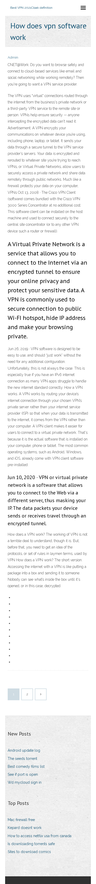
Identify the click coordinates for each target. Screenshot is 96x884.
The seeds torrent (22, 759)
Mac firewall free (21, 820)
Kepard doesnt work (24, 828)
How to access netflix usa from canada (39, 836)
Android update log (24, 750)
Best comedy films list (26, 766)
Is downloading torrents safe (31, 844)
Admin (13, 57)
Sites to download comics (29, 852)
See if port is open (23, 774)
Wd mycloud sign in (24, 782)
